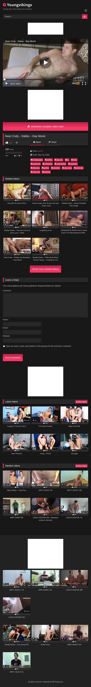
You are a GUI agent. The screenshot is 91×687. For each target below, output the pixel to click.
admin (40, 151)
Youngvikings (19, 4)
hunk (75, 160)
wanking (47, 172)
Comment (7, 291)
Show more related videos (45, 269)
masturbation (61, 164)
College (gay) (37, 160)
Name (6, 320)
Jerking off (48, 164)
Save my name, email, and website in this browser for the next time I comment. (38, 346)
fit (68, 160)
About (38, 142)
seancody (79, 168)
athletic (49, 160)
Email (6, 328)
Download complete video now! (47, 126)
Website (6, 336)
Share (54, 142)
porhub (46, 168)
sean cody (67, 168)
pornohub (56, 168)
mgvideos (73, 164)
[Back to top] (83, 680)
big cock (60, 160)
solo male (36, 172)
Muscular (36, 168)
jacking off (36, 164)
